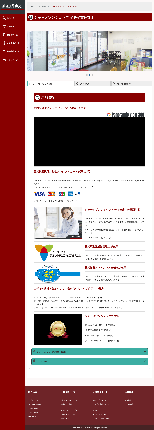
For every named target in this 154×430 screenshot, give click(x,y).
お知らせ (96, 410)
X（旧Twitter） (102, 414)
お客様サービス (13, 34)
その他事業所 (130, 404)
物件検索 (10, 18)
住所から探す (33, 400)
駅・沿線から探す (35, 404)
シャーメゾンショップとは (71, 414)
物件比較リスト (13, 51)
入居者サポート (13, 43)
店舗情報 (10, 26)
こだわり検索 (33, 412)
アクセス (84, 83)
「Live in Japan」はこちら (96, 237)
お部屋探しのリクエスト (70, 400)
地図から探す (33, 408)
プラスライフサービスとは (71, 410)
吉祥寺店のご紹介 (42, 83)
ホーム (31, 6)
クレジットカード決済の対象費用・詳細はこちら (56, 201)
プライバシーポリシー (101, 418)
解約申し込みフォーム (101, 400)
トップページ (12, 60)
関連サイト (65, 418)
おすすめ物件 (123, 83)
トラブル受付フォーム (101, 404)
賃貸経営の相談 (66, 404)
